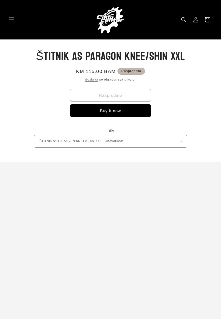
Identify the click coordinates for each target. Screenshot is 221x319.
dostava (91, 79)
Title (110, 130)
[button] (11, 20)
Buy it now (110, 110)
